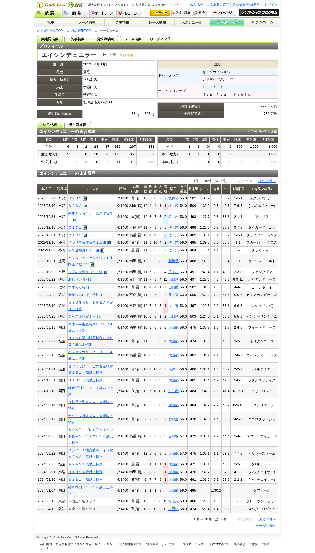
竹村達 (173, 419)
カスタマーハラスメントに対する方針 (205, 544)
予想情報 (122, 22)
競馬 (48, 13)
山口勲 (173, 279)
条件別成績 (77, 125)
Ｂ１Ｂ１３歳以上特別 (85, 380)
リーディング (160, 39)
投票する (160, 13)
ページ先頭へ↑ (267, 526)
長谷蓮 (173, 295)
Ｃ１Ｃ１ (75, 227)
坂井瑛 (173, 198)
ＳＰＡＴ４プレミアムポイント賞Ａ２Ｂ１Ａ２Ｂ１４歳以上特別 (90, 436)
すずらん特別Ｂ (80, 287)
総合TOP (196, 4)
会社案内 (46, 544)
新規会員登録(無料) (247, 4)
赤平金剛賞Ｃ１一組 (83, 250)
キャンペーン (262, 22)
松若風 (173, 501)
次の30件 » (267, 181)
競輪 (75, 13)
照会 (199, 13)
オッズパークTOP (50, 31)
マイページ (223, 13)
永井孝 (173, 391)
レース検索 (133, 39)
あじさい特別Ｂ (80, 279)
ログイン (271, 4)
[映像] (84, 198)
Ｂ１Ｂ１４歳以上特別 (85, 472)
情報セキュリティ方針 (161, 544)
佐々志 (173, 217)
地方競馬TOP (81, 31)
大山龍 (173, 327)
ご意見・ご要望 (259, 544)
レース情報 (86, 22)
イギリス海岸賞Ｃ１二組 (87, 242)
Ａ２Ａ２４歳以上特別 (85, 464)
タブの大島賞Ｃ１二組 (85, 272)
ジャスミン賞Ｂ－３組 (85, 316)
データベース (227, 22)
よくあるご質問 (218, 4)
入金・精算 (181, 13)
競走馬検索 (50, 39)
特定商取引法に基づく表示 (73, 544)
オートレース (102, 13)
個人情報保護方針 (131, 544)
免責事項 (239, 544)
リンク (44, 548)
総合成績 (50, 125)
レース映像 (157, 22)
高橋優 (173, 261)
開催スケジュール (192, 22)
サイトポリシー (105, 544)
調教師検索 (105, 39)
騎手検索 (77, 39)
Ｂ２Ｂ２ (75, 198)
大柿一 (173, 369)
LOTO (129, 13)
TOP (51, 22)
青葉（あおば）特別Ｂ (85, 295)
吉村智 (173, 436)
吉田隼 (173, 509)
